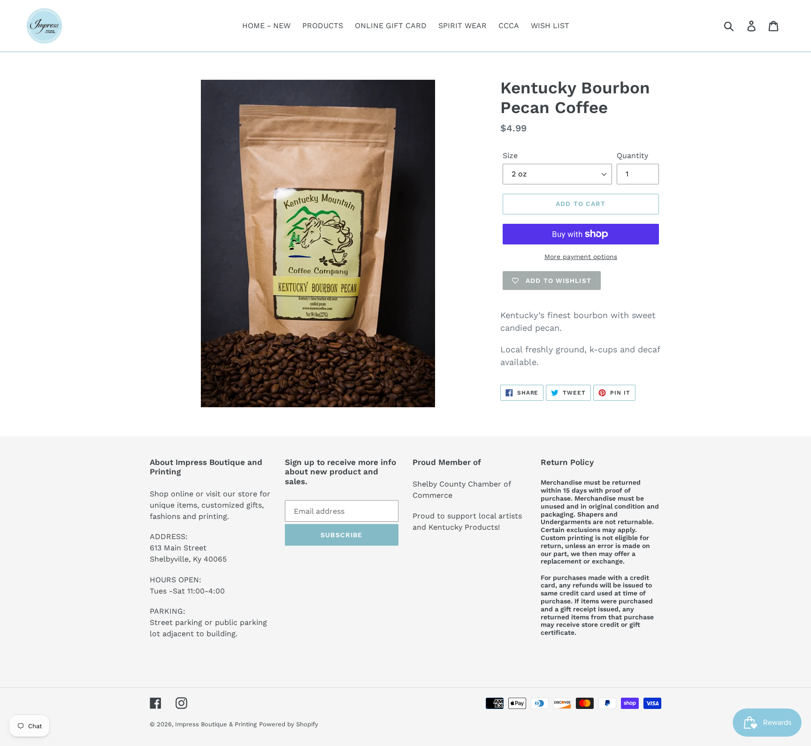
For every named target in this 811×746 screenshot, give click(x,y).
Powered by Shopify (288, 724)
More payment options (580, 256)
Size (510, 155)
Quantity (632, 155)
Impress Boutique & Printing (216, 724)
